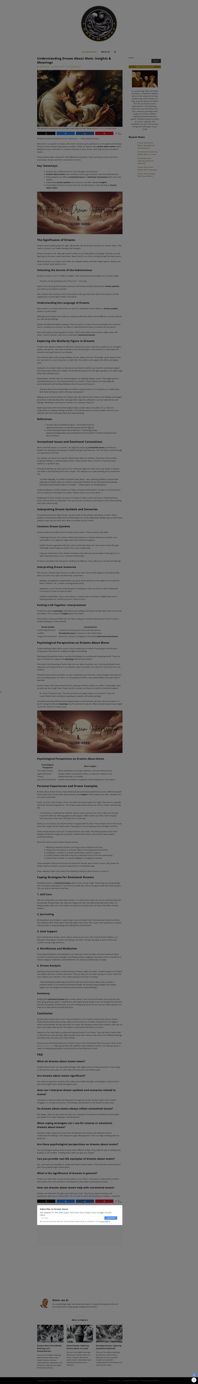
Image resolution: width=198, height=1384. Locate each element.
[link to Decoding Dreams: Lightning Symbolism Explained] (109, 1333)
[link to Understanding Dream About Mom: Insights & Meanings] (80, 98)
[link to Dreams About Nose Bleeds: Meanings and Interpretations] (50, 1333)
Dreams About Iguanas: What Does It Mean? (146, 175)
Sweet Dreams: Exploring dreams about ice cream (147, 153)
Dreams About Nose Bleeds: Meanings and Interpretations (49, 1348)
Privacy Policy (114, 1380)
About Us (105, 52)
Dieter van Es (59, 67)
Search (131, 58)
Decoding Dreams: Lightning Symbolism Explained (145, 160)
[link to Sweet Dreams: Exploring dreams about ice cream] (80, 1333)
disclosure (101, 128)
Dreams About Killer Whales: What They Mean (147, 168)
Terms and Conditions (150, 1380)
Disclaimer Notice (130, 1380)
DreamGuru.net (46, 1046)
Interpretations (89, 52)
